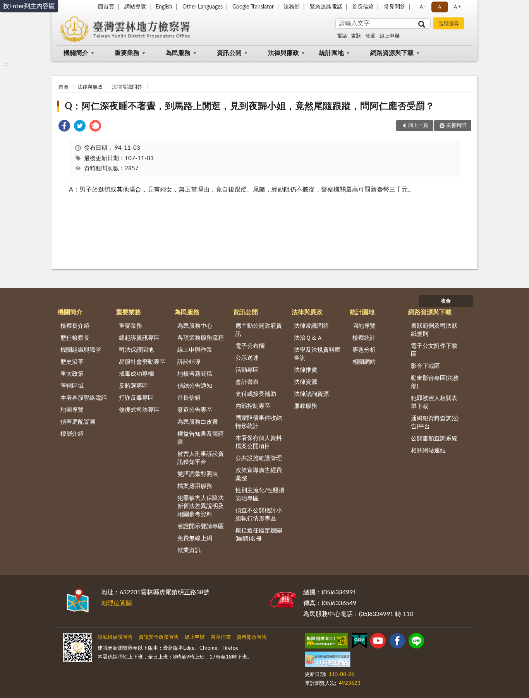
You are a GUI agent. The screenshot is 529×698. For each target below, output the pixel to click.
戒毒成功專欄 (136, 374)
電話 (342, 36)
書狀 (356, 36)
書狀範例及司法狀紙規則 (434, 330)
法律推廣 (305, 370)
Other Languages (202, 7)
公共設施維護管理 (258, 458)
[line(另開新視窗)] (416, 642)
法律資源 (305, 382)
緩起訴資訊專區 (139, 338)
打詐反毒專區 (136, 398)
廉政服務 (305, 406)
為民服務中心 (194, 326)
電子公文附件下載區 (434, 350)
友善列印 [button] (456, 125)
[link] (64, 127)
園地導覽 (364, 326)
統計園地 (331, 53)
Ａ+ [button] (457, 7)
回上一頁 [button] (418, 125)
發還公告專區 (194, 410)
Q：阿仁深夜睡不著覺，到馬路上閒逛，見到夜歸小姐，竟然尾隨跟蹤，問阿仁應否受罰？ (250, 106)
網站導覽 (135, 7)
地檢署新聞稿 (194, 374)
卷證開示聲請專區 (200, 526)
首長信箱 (363, 7)
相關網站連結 (428, 450)
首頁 (63, 87)
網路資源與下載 (392, 53)
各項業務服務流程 (200, 338)
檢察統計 (364, 338)
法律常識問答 (127, 87)
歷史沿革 (72, 362)
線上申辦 (390, 36)
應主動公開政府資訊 (258, 330)
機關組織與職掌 (80, 350)
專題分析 (364, 350)
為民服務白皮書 (197, 422)
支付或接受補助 (255, 394)
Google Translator (253, 7)
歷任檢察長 (74, 338)
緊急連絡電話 (326, 7)
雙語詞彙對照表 (197, 474)
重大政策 (72, 374)
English (164, 7)
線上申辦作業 (194, 350)
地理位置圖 (116, 603)
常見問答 (394, 7)
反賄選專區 (133, 386)
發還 (370, 36)
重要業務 (127, 53)
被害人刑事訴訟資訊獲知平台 (200, 458)
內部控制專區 (252, 406)
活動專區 (247, 370)
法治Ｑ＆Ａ (308, 338)
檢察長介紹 (74, 326)
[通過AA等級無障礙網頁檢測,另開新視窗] (326, 642)
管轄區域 (72, 386)
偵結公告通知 (194, 386)
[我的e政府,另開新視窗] (359, 642)
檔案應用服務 (194, 486)
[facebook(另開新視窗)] (397, 642)
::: (6, 64)
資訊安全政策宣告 (159, 637)
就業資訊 (189, 550)
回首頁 (106, 7)
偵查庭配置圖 (77, 422)
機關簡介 (76, 53)
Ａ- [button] (422, 7)
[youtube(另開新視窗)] (378, 642)
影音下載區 (425, 366)
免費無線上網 (194, 538)
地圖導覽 (72, 410)
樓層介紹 (72, 434)
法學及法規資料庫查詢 (317, 354)
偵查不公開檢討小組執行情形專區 (258, 515)
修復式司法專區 (139, 410)
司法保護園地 (136, 350)
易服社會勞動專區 (142, 362)
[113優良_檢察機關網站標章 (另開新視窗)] (327, 661)
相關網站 (364, 362)
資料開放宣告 (252, 637)
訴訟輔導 (189, 362)
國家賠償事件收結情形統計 (258, 422)
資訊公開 (229, 53)
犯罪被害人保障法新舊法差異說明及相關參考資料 (200, 506)
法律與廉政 (283, 53)
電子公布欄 (249, 346)
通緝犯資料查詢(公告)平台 (435, 422)
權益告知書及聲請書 (200, 438)
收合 (446, 301)
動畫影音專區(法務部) (435, 382)
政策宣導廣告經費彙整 (258, 474)
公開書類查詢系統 (434, 438)
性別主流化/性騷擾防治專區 (260, 494)
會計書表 (247, 382)
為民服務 (178, 53)
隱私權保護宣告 (115, 637)
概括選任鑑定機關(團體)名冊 (258, 535)
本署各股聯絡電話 (83, 398)
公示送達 (247, 358)
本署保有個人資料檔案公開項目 (258, 442)
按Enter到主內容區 (29, 6)
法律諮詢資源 (311, 394)
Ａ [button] (439, 7)
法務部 (291, 7)
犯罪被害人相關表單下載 (434, 402)
